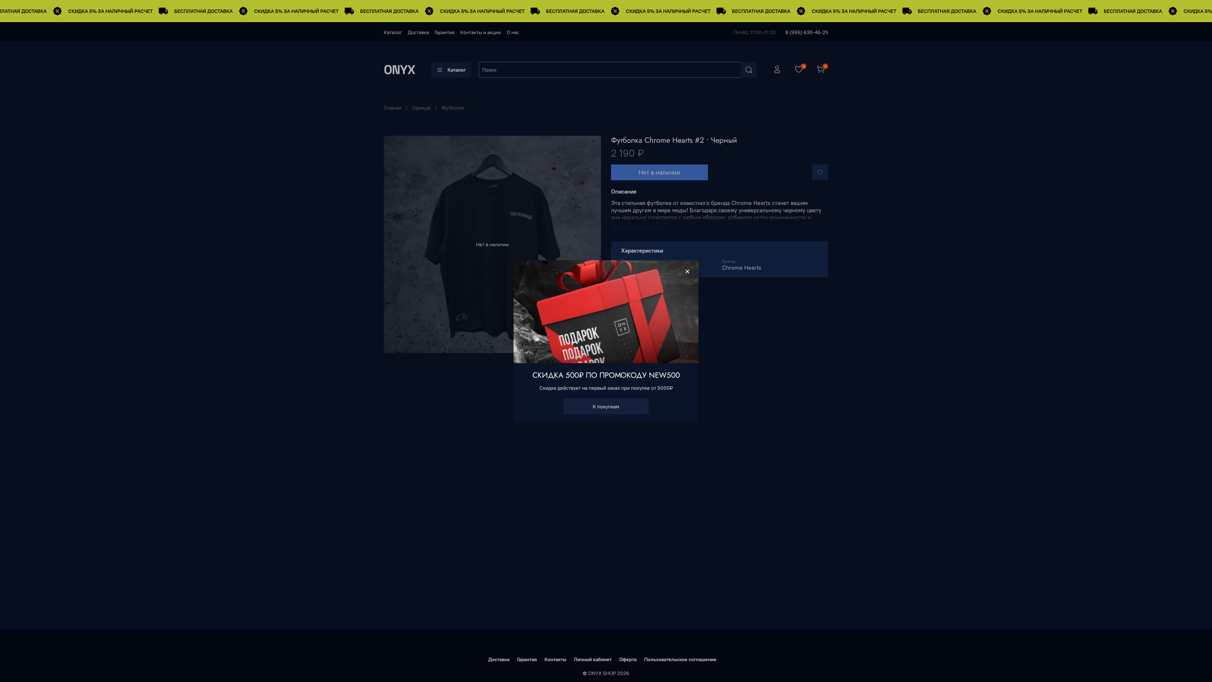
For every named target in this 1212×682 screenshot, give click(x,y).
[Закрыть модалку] (687, 271)
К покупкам (606, 406)
